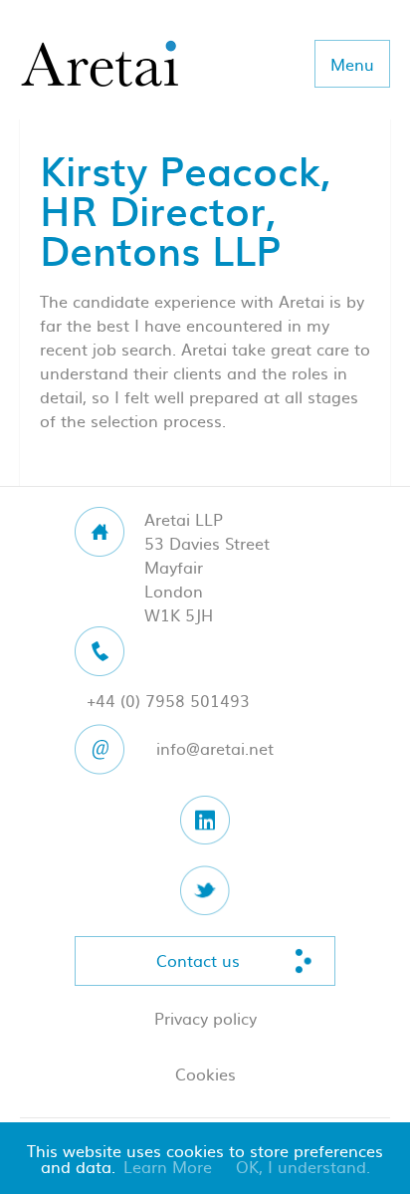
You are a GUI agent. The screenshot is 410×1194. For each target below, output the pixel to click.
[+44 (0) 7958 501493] (205, 651)
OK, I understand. (303, 1166)
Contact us (198, 960)
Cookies (205, 1073)
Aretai (99, 65)
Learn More (167, 1166)
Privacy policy (205, 1018)
